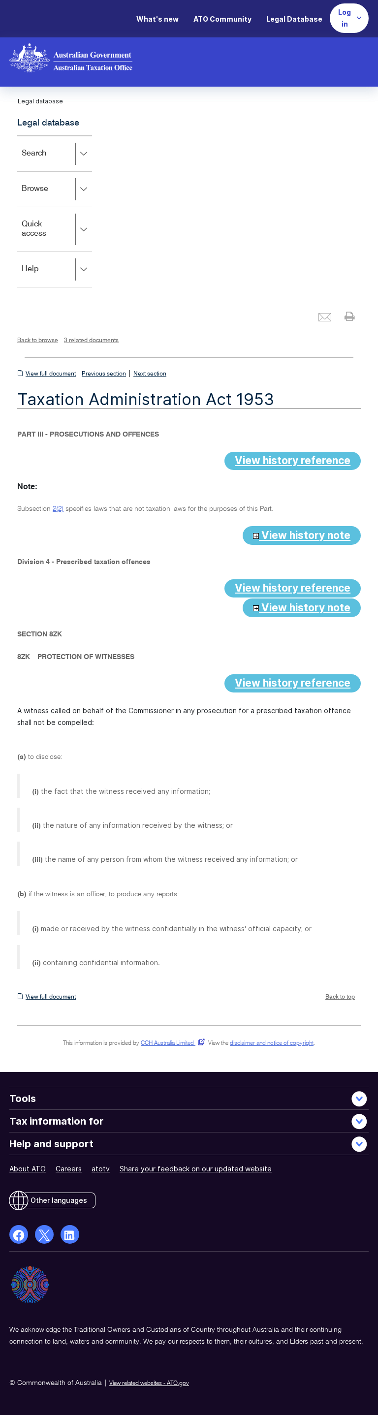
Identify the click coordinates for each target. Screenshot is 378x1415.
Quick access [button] (48, 236)
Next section (149, 374)
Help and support (51, 1144)
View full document (51, 374)
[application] (54, 211)
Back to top (340, 997)
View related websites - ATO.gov (149, 1383)
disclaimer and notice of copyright (272, 1043)
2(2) (58, 508)
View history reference (292, 460)
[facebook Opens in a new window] (18, 1234)
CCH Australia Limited (171, 1043)
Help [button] (44, 276)
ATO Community (222, 19)
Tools (22, 1098)
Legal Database (294, 19)
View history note (304, 535)
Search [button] (48, 160)
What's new (157, 19)
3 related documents (91, 341)
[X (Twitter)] (44, 1234)
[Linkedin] (70, 1234)
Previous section (104, 374)
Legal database (48, 123)
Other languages (59, 1200)
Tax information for (56, 1121)
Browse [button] (49, 196)
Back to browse (37, 341)
